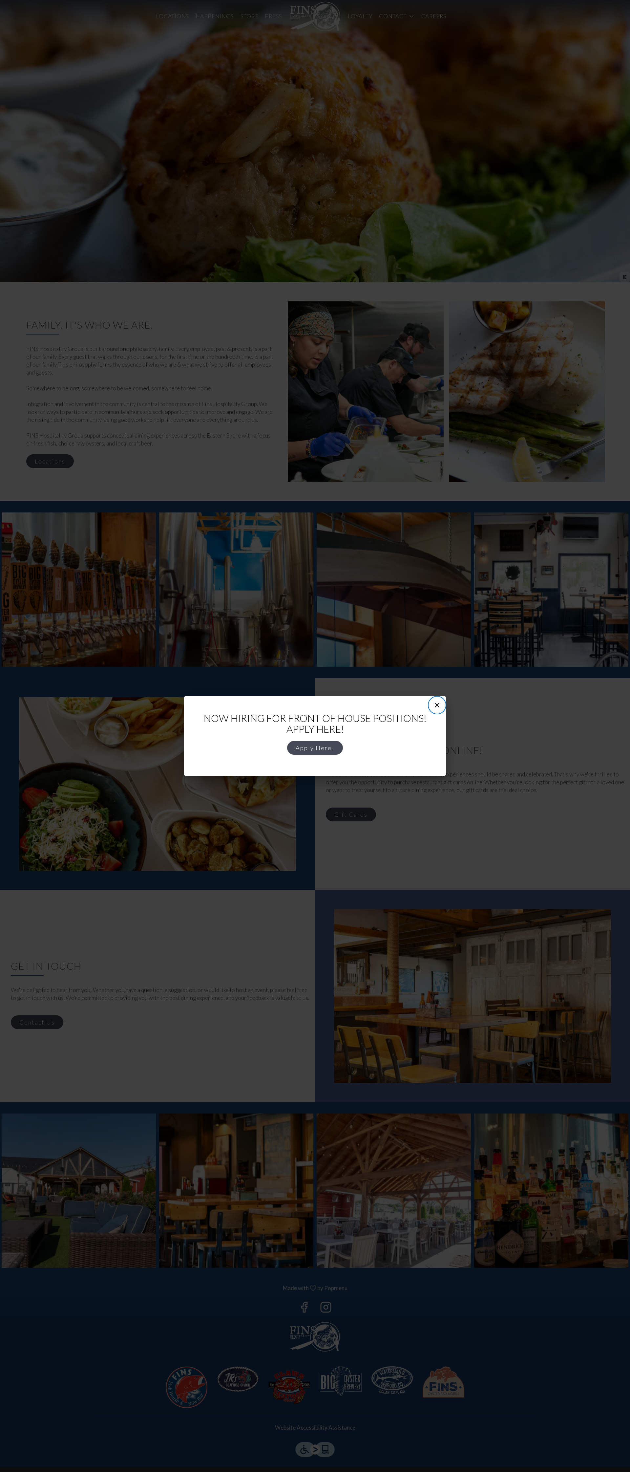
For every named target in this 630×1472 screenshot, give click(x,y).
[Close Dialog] (437, 705)
